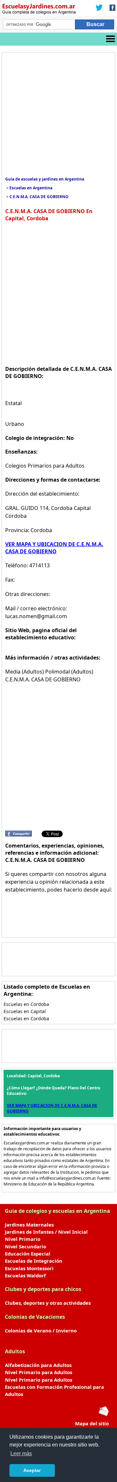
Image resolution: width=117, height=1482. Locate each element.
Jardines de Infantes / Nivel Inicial (46, 1231)
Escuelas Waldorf (25, 1275)
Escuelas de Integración (33, 1260)
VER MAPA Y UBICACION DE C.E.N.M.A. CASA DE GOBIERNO (54, 548)
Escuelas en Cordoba (26, 1004)
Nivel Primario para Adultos (38, 1372)
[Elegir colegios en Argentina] (39, 10)
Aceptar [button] (32, 1470)
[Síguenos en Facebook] (110, 8)
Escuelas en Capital (25, 1011)
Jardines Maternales (29, 1224)
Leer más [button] (21, 1453)
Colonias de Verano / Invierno (41, 1330)
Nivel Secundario (25, 1246)
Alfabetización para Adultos (38, 1365)
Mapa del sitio (92, 1423)
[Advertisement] (58, 114)
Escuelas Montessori (29, 1268)
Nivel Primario (22, 1239)
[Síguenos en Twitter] (99, 8)
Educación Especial (27, 1253)
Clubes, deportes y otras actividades (48, 1303)
